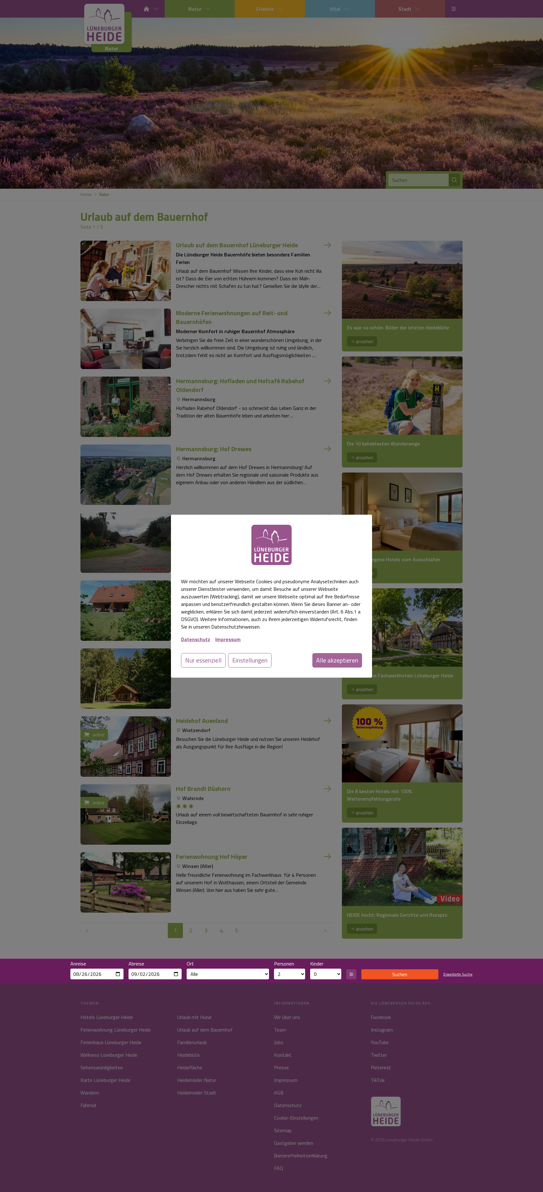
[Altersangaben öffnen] (351, 974)
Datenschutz (195, 639)
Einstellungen (249, 660)
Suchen (399, 974)
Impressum (228, 639)
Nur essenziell (203, 660)
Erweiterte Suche (458, 974)
